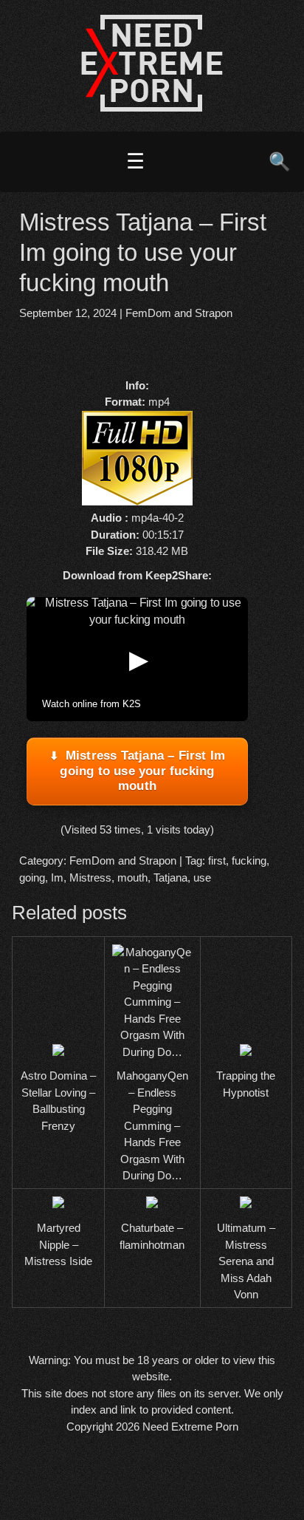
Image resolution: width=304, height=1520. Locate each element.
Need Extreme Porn (190, 1426)
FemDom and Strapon (178, 313)
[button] (137, 659)
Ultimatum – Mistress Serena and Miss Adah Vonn (246, 1261)
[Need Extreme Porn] (152, 107)
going (32, 877)
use (202, 877)
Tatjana (170, 877)
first (217, 860)
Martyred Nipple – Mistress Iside (58, 1244)
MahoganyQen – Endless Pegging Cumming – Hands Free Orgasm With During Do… (152, 1125)
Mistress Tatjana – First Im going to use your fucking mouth (142, 771)
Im (57, 877)
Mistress (90, 877)
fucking (249, 860)
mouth (132, 877)
